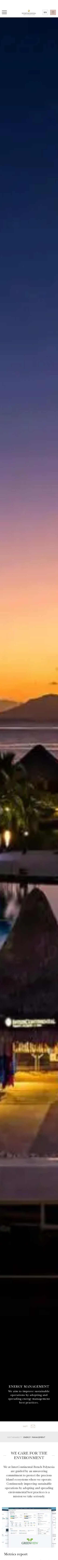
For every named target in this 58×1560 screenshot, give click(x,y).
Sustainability (14, 1437)
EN (45, 12)
